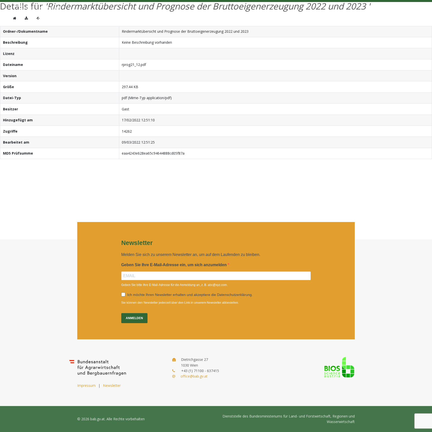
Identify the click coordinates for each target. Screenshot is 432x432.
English (359, 14)
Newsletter (112, 385)
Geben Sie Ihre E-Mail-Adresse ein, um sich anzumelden (174, 265)
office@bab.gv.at (194, 376)
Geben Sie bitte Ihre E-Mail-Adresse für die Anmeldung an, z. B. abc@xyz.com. (174, 285)
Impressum (86, 385)
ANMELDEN (134, 318)
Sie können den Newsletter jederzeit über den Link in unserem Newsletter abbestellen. (180, 302)
